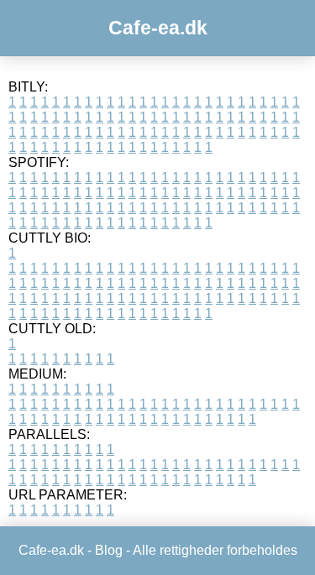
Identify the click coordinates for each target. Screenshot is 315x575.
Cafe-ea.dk (157, 28)
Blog (109, 550)
